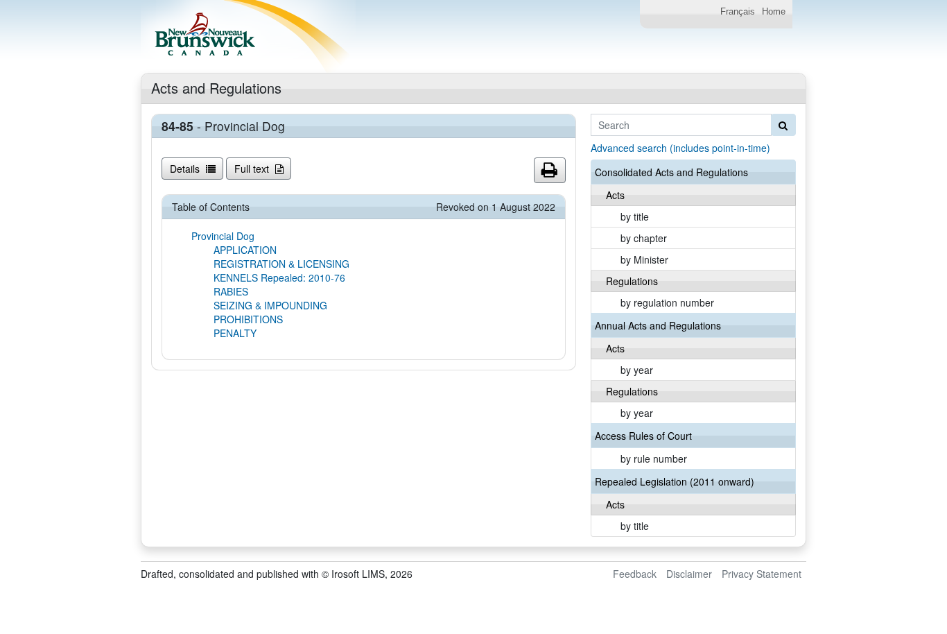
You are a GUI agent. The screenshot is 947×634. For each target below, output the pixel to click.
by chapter (643, 238)
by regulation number (667, 302)
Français (737, 12)
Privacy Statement (761, 574)
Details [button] (186, 168)
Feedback (635, 574)
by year (636, 370)
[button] (550, 170)
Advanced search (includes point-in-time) (680, 148)
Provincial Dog (222, 236)
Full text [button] (253, 168)
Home (773, 12)
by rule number (653, 458)
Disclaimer (689, 574)
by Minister (644, 259)
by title (634, 216)
